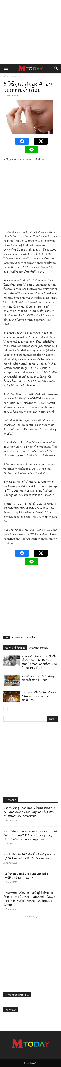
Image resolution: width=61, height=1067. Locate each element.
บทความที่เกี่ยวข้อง (15, 647)
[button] (5, 68)
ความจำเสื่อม (17, 637)
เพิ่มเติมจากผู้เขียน (38, 647)
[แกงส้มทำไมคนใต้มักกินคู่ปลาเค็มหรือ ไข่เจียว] (11, 680)
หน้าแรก (7, 76)
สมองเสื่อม (31, 637)
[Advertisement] (30, 32)
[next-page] (11, 709)
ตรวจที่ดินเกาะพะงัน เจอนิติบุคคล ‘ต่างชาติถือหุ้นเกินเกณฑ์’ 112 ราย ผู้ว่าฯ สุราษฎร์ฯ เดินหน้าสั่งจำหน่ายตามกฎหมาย (30, 835)
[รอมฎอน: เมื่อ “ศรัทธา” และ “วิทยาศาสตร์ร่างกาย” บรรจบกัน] (11, 696)
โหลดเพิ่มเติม (29, 916)
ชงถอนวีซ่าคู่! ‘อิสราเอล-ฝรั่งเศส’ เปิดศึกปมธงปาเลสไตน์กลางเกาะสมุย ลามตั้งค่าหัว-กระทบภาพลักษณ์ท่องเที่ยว (29, 812)
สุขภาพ (17, 76)
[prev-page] (5, 709)
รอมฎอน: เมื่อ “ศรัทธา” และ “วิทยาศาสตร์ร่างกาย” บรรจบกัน (39, 696)
